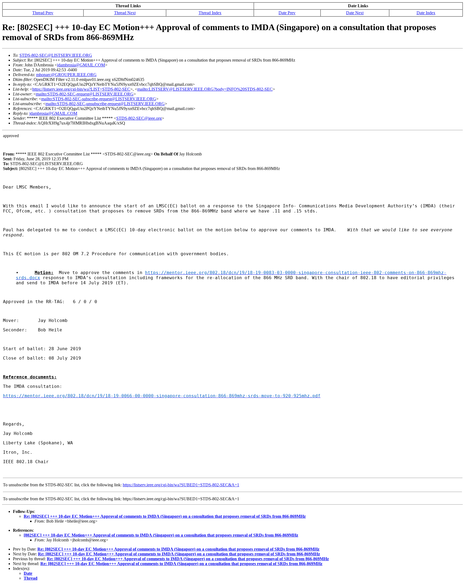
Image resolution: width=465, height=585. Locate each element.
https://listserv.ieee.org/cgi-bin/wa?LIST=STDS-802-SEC (81, 89)
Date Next (355, 12)
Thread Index (210, 12)
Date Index (426, 12)
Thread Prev (42, 12)
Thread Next (125, 12)
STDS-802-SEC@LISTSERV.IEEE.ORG (55, 55)
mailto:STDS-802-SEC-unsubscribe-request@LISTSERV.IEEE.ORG (105, 103)
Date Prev (287, 12)
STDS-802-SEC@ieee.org (139, 118)
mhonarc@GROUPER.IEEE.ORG (66, 74)
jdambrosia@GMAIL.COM (81, 65)
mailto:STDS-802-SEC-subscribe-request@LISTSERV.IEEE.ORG (98, 99)
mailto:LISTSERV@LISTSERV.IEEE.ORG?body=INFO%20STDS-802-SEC (205, 89)
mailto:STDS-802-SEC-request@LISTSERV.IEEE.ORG (84, 94)
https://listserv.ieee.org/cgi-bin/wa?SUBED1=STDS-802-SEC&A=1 (181, 485)
